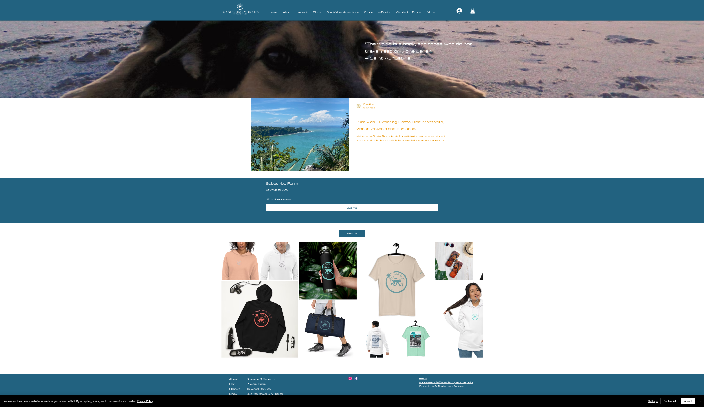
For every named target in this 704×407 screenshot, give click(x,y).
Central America (366, 114)
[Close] (699, 401)
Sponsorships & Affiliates (265, 394)
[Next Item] (476, 299)
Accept (688, 401)
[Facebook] (356, 378)
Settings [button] (653, 401)
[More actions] (445, 106)
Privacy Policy (145, 401)
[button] (472, 11)
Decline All (670, 401)
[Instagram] (350, 378)
